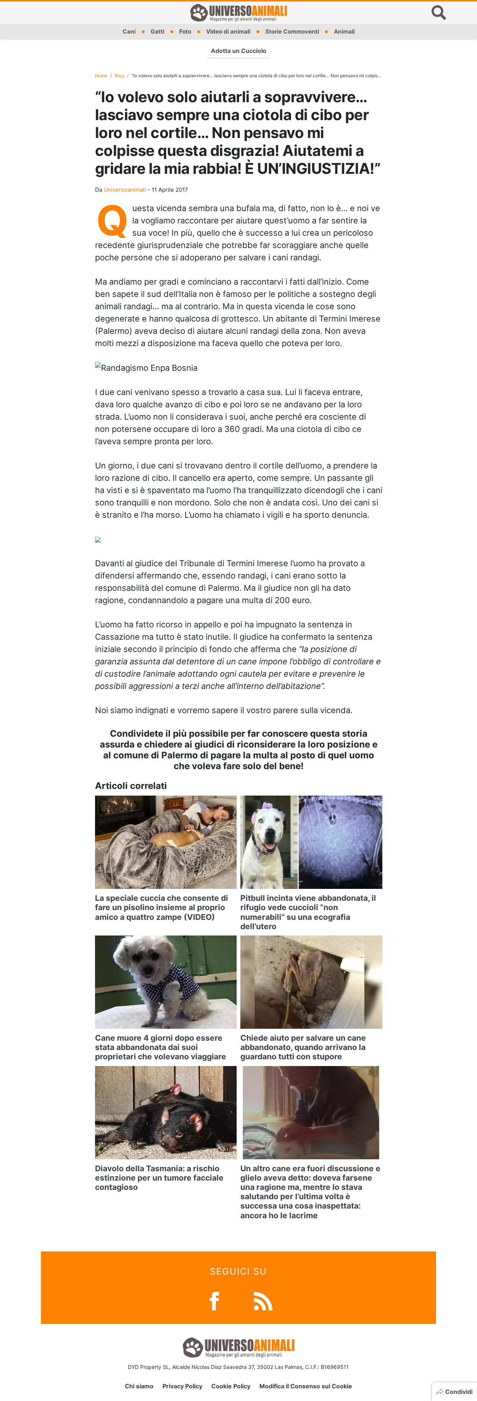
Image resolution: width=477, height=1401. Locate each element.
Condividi (459, 1391)
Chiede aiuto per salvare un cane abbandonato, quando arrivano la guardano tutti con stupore (303, 1047)
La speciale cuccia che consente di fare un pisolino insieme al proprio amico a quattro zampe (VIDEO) (161, 907)
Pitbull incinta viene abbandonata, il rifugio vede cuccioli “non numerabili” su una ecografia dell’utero (308, 912)
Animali (344, 31)
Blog (119, 75)
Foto (185, 31)
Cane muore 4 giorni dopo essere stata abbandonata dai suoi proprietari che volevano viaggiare (160, 1047)
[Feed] (263, 1300)
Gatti (157, 31)
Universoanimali (125, 189)
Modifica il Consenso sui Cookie (305, 1386)
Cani (129, 31)
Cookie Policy (230, 1386)
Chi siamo (139, 1386)
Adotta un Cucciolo (238, 50)
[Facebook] (214, 1300)
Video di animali (228, 31)
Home (101, 75)
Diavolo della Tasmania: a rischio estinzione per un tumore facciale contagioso (159, 1178)
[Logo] (238, 13)
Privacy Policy (182, 1386)
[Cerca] (439, 12)
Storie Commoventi (292, 31)
